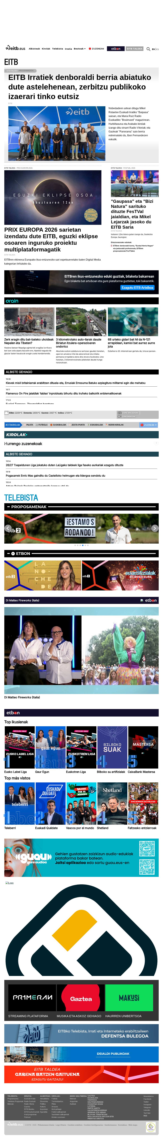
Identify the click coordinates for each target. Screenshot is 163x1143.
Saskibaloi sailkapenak (60, 1114)
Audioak (73, 1104)
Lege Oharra (61, 1125)
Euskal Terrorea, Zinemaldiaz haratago (30, 404)
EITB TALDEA (134, 48)
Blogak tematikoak (97, 1114)
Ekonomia (44, 1101)
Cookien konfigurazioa (93, 1125)
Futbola (54, 1099)
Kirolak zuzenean (58, 1117)
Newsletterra (148, 1096)
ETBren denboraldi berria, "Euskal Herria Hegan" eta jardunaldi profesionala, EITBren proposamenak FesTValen (133, 248)
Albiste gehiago (19, 372)
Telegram (147, 1107)
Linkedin (147, 1110)
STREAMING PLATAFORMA (28, 1016)
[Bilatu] (148, 49)
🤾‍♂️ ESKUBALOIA (95, 425)
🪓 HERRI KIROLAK (115, 425)
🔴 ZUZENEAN (147, 425)
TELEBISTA (21, 498)
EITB (11, 62)
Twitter (146, 1102)
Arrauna (55, 1107)
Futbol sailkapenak (59, 1112)
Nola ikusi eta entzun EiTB (101, 1116)
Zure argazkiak (130, 413)
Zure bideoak (128, 417)
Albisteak (34, 49)
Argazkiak (74, 1101)
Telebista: (12, 1096)
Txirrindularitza (57, 1101)
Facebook (147, 1099)
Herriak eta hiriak (97, 1112)
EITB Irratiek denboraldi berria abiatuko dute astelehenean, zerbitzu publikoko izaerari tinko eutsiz (79, 87)
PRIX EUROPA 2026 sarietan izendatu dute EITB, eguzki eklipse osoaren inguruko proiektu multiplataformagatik (51, 239)
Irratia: (28, 1096)
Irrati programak (30, 1114)
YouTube (147, 1113)
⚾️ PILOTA (28, 425)
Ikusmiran (44, 1109)
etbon (23, 553)
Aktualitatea (44, 1099)
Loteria (91, 1106)
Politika (43, 1104)
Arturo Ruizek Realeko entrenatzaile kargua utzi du (37, 486)
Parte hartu (94, 1108)
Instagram (147, 1105)
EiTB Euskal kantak (31, 1112)
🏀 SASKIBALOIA (58, 425)
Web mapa (132, 1125)
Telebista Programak (15, 1101)
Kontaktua (122, 1125)
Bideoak (10, 1104)
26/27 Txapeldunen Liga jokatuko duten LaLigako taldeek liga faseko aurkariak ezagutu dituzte (64, 465)
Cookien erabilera (75, 1125)
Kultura (43, 1107)
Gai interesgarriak (97, 1110)
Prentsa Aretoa (96, 1119)
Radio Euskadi (29, 1101)
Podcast (27, 1117)
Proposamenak (28, 506)
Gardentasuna (111, 1125)
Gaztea (27, 1107)
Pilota (54, 1104)
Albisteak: (45, 1096)
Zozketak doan (95, 1104)
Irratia (68, 49)
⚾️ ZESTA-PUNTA (77, 425)
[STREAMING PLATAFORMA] (32, 997)
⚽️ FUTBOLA (42, 425)
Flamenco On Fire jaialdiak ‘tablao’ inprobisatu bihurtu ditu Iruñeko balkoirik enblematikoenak (63, 393)
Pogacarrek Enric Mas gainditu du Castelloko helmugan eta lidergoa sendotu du (55, 475)
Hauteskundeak (95, 1102)
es (157, 49)
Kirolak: (56, 1096)
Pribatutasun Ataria (46, 1125)
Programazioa (12, 1099)
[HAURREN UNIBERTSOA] (129, 997)
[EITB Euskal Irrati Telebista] (15, 47)
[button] (75, 545)
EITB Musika (29, 1109)
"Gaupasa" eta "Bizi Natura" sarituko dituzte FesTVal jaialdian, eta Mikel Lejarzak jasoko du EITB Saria (132, 214)
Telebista (57, 49)
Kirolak (46, 49)
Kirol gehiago (56, 1109)
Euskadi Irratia (29, 1099)
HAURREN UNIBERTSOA (123, 1016)
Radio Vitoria (29, 1104)
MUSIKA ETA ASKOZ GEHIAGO (79, 1016)
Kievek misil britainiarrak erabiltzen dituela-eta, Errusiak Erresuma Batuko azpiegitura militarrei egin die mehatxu (75, 383)
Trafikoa (92, 1100)
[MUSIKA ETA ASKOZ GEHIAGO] (81, 997)
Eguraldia (43, 1112)
